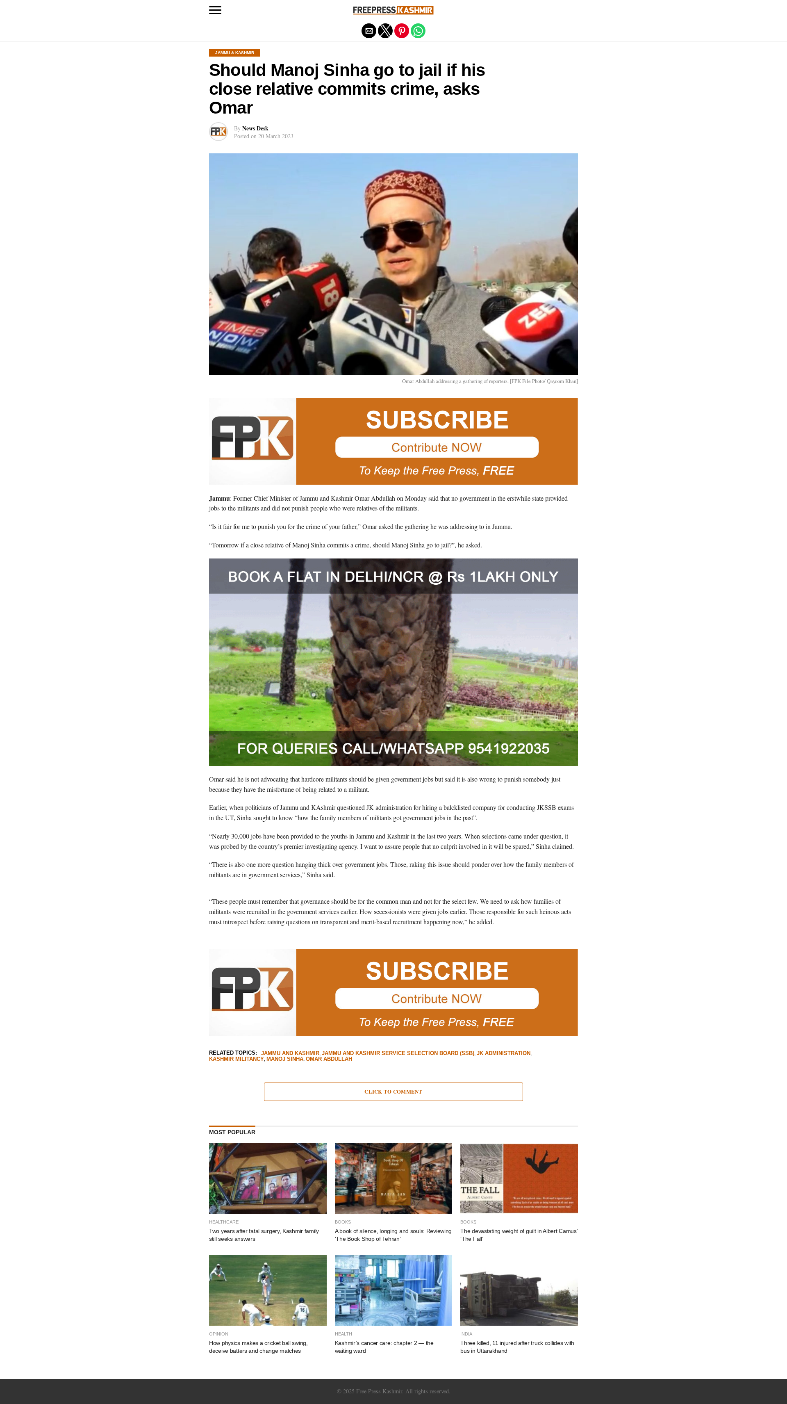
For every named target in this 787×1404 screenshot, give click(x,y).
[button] (215, 10)
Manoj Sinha (284, 1059)
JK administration (503, 1053)
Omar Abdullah (329, 1059)
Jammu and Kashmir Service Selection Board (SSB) (398, 1053)
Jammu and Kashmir (290, 1053)
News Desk (255, 128)
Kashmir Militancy (236, 1059)
